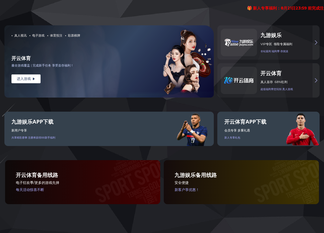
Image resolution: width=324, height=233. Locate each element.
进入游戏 (26, 79)
